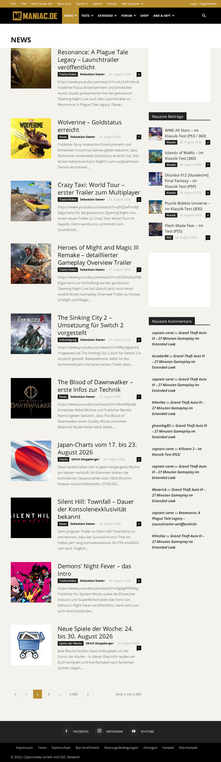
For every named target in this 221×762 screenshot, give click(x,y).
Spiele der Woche (70, 643)
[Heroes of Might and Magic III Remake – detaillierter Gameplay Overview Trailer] (31, 263)
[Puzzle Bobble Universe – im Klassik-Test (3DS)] (155, 207)
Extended (105, 15)
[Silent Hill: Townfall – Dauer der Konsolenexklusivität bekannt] (31, 518)
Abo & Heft (162, 15)
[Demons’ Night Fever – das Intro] (31, 582)
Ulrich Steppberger (85, 459)
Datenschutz (61, 747)
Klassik (112, 4)
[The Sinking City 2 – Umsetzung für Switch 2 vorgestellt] (31, 334)
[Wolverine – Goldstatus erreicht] (31, 138)
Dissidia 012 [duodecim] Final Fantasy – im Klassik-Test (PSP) (187, 180)
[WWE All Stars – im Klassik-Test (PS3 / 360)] (155, 134)
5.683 (74, 694)
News (68, 15)
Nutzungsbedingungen (121, 747)
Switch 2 (82, 4)
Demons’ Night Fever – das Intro (94, 569)
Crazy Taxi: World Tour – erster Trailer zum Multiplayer (99, 188)
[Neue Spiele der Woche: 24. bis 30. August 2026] (31, 645)
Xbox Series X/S (41, 4)
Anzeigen (150, 747)
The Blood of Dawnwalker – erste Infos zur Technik (95, 385)
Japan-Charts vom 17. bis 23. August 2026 (97, 448)
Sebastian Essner (92, 74)
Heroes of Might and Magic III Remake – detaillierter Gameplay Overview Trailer (98, 254)
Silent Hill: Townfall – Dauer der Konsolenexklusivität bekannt (96, 509)
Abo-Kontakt (188, 747)
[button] (203, 15)
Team (42, 747)
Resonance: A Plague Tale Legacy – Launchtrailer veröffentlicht (93, 59)
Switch (97, 4)
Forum (126, 15)
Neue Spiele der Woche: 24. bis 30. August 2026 (95, 632)
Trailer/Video (67, 74)
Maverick (159, 489)
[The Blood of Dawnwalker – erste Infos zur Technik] (31, 398)
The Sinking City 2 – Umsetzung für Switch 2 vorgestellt (91, 324)
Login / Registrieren (203, 4)
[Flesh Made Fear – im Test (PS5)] (155, 229)
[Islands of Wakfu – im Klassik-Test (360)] (155, 156)
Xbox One (64, 4)
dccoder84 (160, 355)
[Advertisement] (179, 75)
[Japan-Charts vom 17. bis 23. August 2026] (31, 461)
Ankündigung (68, 340)
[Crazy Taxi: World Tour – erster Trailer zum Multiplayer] (31, 201)
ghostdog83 (161, 425)
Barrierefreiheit (87, 747)
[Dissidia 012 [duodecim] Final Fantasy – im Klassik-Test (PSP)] (155, 179)
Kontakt (168, 747)
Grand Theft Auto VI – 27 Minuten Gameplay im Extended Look (179, 338)
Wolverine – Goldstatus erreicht (90, 126)
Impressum (24, 747)
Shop (144, 15)
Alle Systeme (130, 4)
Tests (85, 15)
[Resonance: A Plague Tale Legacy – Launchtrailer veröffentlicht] (31, 68)
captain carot (163, 332)
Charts (63, 459)
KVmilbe (158, 402)
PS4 (23, 4)
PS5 (13, 4)
